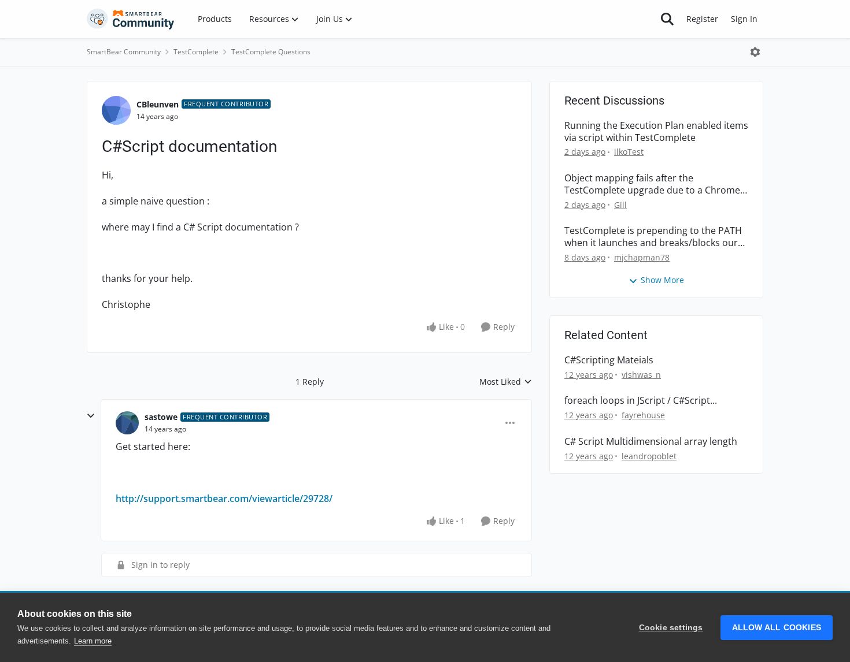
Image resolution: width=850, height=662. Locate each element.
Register (702, 18)
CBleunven (157, 104)
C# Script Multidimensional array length (650, 442)
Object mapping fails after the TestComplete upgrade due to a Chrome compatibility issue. (652, 184)
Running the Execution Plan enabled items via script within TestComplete (656, 132)
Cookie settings (671, 627)
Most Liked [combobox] (505, 382)
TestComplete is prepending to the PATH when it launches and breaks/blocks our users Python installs (653, 237)
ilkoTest (629, 151)
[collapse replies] (91, 416)
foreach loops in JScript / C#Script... (640, 401)
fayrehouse (643, 415)
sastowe (161, 416)
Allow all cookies (776, 627)
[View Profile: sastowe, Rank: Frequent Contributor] (127, 422)
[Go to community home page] (131, 19)
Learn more (93, 641)
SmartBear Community (124, 52)
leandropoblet (649, 456)
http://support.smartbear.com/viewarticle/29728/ (224, 498)
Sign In (744, 18)
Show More (662, 279)
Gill (620, 204)
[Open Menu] (755, 52)
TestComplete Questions (271, 52)
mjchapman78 (642, 257)
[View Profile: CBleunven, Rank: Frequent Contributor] (116, 110)
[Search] (667, 19)
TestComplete (196, 52)
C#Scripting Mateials (608, 360)
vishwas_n (641, 374)
